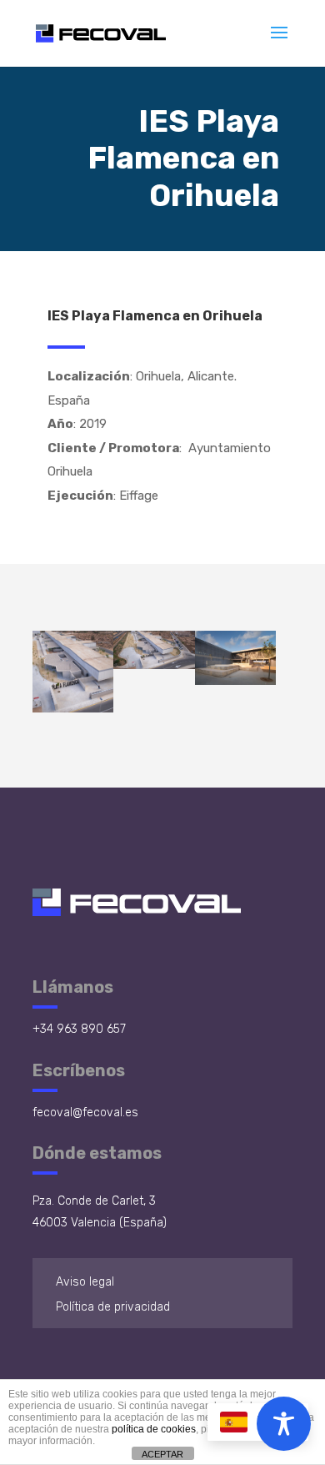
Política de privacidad (113, 1307)
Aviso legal (85, 1282)
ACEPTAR (162, 1454)
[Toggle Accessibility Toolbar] (283, 1423)
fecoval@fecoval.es (85, 1112)
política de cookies (154, 1429)
